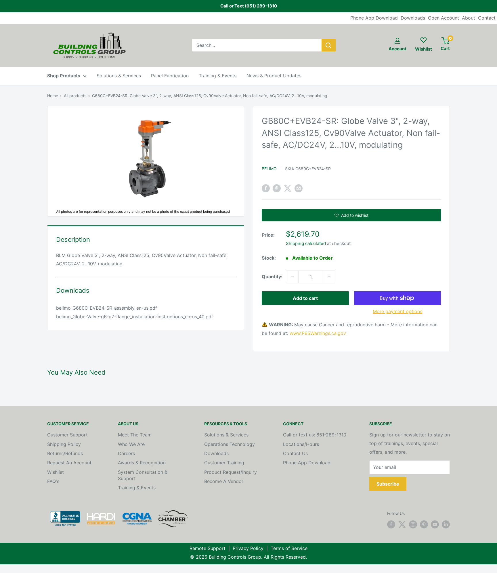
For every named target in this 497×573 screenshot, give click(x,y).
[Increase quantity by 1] (329, 277)
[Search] (329, 45)
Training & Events (217, 75)
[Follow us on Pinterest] (424, 524)
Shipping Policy (64, 444)
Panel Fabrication (170, 75)
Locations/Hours (301, 444)
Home (52, 95)
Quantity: (272, 276)
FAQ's (53, 481)
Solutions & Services (119, 75)
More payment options (397, 311)
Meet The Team (135, 435)
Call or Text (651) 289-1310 (248, 6)
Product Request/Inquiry (230, 472)
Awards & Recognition (142, 462)
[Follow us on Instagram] (413, 524)
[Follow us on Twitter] (402, 524)
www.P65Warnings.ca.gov (318, 333)
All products (75, 95)
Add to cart (305, 298)
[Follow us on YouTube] (435, 524)
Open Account (443, 18)
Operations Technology (229, 444)
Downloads (413, 18)
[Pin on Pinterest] (277, 188)
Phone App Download (374, 18)
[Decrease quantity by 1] (292, 277)
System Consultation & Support (142, 475)
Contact (487, 18)
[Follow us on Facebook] (391, 524)
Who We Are (131, 444)
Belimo (269, 168)
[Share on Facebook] (266, 188)
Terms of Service (289, 548)
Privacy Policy (248, 548)
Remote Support (207, 548)
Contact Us (295, 453)
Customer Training (224, 462)
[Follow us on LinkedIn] (446, 524)
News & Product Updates (273, 75)
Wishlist (55, 472)
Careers (126, 453)
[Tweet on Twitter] (288, 188)
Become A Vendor (223, 481)
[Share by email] (299, 188)
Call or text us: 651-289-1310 (314, 435)
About (468, 18)
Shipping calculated (306, 243)
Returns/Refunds (65, 453)
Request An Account (69, 462)
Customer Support (67, 435)
